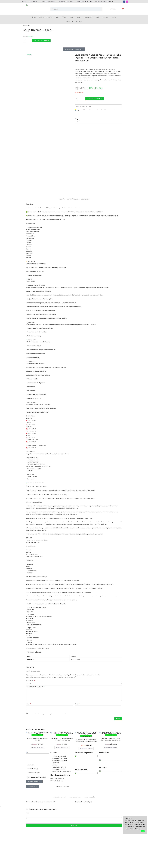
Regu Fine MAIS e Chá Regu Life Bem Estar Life (37, 738)
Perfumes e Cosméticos (46, 17)
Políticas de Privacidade (59, 797)
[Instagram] (127, 2)
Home (34, 17)
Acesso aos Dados (90, 797)
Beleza (64, 17)
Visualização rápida (37, 735)
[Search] (100, 9)
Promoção (79, 21)
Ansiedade (105, 17)
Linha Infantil (69, 21)
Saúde (78, 17)
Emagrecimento (88, 17)
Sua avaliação (30, 681)
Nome (28, 704)
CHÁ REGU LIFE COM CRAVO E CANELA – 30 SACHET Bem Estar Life (62, 738)
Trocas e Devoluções (34, 772)
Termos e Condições (75, 797)
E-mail (77, 704)
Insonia (114, 17)
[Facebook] (124, 2)
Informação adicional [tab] (73, 199)
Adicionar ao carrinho (41, 40)
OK (143, 831)
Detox (71, 17)
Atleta (57, 17)
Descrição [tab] (62, 199)
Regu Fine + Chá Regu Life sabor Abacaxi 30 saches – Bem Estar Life (111, 738)
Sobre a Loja (31, 765)
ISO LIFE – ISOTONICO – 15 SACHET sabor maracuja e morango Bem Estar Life (86, 740)
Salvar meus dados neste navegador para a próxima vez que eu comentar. (46, 714)
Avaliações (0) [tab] (85, 199)
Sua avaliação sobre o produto (35, 686)
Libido (97, 17)
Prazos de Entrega (33, 769)
